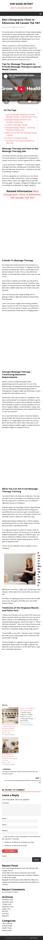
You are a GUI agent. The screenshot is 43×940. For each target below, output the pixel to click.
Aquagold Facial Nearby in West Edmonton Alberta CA (20, 880)
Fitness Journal (7, 923)
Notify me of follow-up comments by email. (19, 842)
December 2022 (7, 900)
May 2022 (5, 916)
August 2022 (6, 909)
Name (4, 818)
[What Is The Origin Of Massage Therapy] (29, 716)
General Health (7, 926)
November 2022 (7, 902)
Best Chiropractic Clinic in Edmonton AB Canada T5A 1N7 (22, 194)
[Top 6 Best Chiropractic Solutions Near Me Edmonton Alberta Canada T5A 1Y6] (10, 715)
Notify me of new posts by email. (16, 845)
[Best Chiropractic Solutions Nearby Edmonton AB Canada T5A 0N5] (10, 745)
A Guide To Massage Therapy (16, 125)
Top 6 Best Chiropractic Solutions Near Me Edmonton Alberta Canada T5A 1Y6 (10, 727)
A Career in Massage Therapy (16, 138)
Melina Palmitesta (19, 27)
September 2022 (7, 907)
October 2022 (6, 904)
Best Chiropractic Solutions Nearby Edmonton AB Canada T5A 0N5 (9, 757)
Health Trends (7, 928)
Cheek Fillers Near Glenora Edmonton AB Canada (18, 873)
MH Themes (33, 938)
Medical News (7, 930)
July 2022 (5, 911)
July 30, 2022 (7, 27)
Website (5, 831)
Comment (5, 803)
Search (4, 856)
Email (4, 825)
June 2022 (5, 914)
